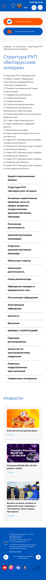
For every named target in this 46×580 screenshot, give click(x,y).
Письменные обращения (23, 297)
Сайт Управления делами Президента (23, 557)
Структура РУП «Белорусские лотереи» (22, 189)
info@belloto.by (20, 541)
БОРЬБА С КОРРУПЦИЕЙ (23, 330)
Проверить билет (23, 21)
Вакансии (14, 323)
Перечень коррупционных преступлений (17, 367)
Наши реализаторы (19, 279)
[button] (5, 557)
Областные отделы (19, 260)
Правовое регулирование (17, 340)
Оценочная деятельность (16, 270)
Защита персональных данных (21, 178)
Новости (13, 398)
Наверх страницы (36, 568)
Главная (7, 46)
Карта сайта (15, 552)
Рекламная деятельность (16, 226)
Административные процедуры (20, 237)
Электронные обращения (16, 307)
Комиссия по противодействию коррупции (19, 353)
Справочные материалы (22, 378)
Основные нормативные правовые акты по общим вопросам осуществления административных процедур (22, 207)
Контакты (13, 316)
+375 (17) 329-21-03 (24, 540)
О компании (19, 46)
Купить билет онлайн (25, 31)
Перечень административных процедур (19, 250)
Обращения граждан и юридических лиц (21, 288)
